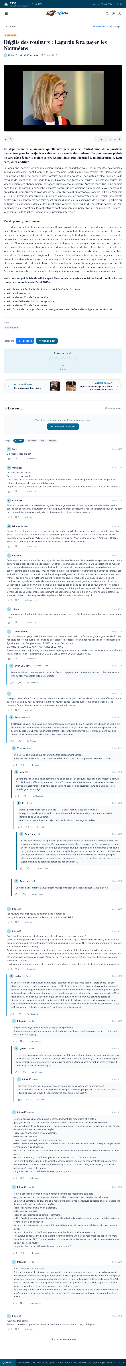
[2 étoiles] (57, 358)
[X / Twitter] (121, 4)
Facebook (27, 340)
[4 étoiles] (69, 358)
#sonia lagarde (11, 327)
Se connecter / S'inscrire (63, 426)
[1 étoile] (50, 358)
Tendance (31, 440)
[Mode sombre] (113, 13)
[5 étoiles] (75, 358)
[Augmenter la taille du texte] (119, 139)
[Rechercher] (107, 13)
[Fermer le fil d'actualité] (123, 1362)
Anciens (52, 440)
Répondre (31, 458)
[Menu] (6, 13)
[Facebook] (117, 4)
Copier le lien (48, 340)
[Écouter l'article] (11, 139)
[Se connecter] (119, 13)
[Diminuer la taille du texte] (96, 139)
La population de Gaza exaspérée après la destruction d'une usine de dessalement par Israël (52, 1362)
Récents (18, 440)
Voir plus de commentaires (63, 1339)
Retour (12, 26)
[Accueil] (57, 13)
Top (42, 440)
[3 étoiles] (63, 358)
